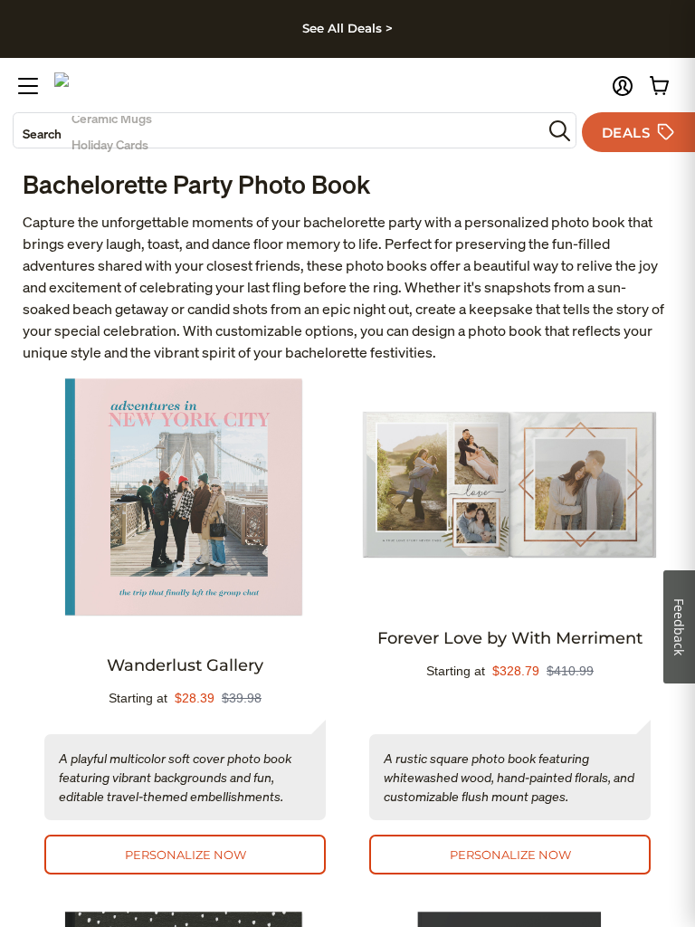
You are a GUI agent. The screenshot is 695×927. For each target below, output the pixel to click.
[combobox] (278, 130)
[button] (623, 86)
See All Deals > (347, 28)
